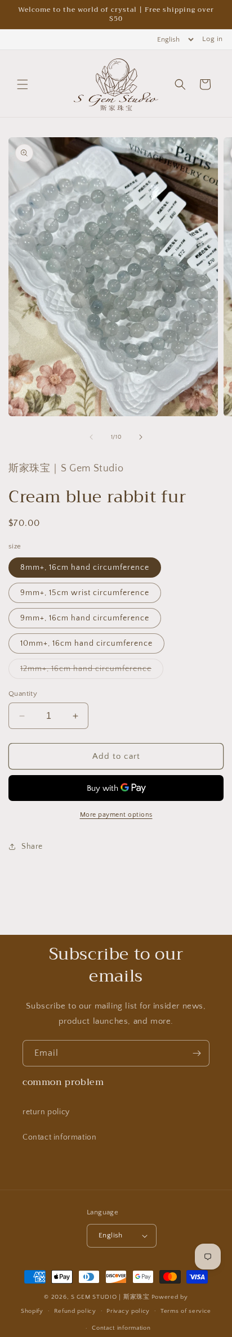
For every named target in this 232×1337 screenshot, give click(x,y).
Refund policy (75, 1311)
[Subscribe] (196, 1053)
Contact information (59, 1137)
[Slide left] (91, 437)
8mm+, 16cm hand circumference (84, 567)
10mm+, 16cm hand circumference (86, 643)
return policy (46, 1112)
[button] (22, 84)
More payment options (116, 814)
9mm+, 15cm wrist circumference (84, 592)
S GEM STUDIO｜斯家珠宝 (110, 1297)
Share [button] (32, 846)
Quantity (22, 693)
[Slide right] (140, 437)
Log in (212, 39)
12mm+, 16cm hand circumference (91, 671)
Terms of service (185, 1311)
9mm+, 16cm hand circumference (84, 618)
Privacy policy (128, 1311)
